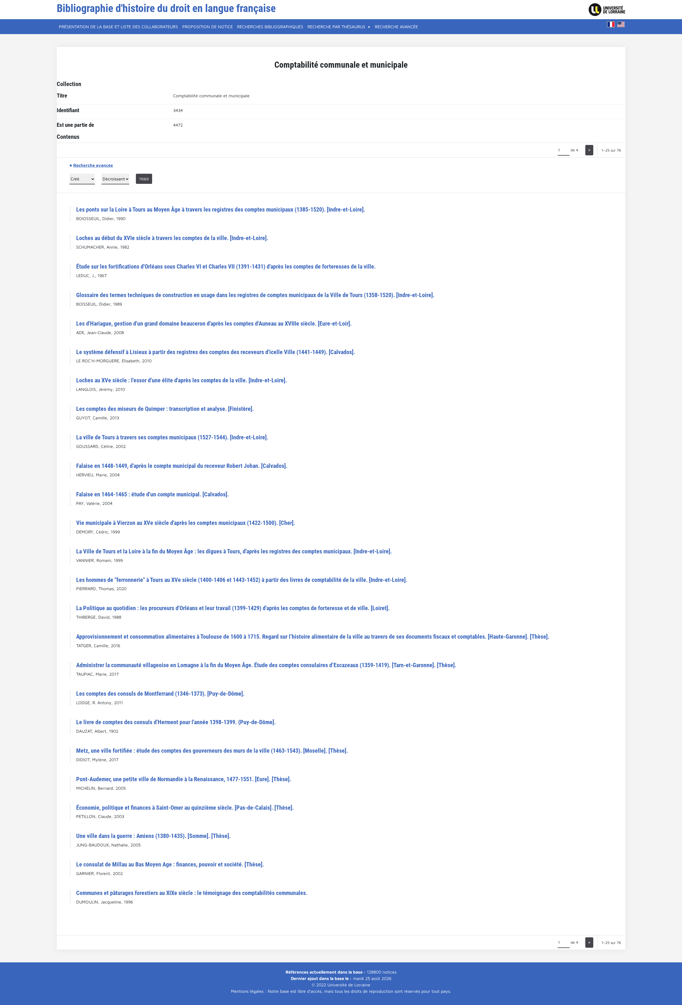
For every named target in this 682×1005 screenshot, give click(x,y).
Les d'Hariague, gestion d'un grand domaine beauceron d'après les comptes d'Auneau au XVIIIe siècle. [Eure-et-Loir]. (214, 323)
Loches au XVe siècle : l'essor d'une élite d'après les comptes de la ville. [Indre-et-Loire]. (181, 380)
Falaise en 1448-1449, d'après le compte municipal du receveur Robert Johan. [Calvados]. (181, 465)
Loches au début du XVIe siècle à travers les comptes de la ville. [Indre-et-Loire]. (172, 237)
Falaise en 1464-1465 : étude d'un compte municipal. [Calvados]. (152, 494)
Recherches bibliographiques (270, 26)
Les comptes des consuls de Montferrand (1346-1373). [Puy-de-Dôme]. (160, 693)
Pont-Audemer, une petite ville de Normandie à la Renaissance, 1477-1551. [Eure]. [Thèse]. (183, 779)
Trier (144, 179)
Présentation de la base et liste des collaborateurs (118, 26)
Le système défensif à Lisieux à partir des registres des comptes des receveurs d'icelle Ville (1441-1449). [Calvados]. (215, 351)
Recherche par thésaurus (336, 26)
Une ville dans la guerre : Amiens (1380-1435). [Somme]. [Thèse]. (153, 835)
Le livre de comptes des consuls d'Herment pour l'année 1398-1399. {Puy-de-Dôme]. (176, 722)
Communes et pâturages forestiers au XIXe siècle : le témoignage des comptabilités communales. (191, 892)
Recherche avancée (396, 26)
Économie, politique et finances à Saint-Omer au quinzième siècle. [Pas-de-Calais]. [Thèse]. (185, 807)
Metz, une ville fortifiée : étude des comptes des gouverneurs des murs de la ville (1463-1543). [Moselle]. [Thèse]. (212, 750)
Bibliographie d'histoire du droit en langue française (166, 8)
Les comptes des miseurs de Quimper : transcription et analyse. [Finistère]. (165, 408)
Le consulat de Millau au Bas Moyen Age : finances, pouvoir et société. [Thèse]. (170, 864)
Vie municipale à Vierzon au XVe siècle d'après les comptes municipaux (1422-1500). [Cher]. (185, 522)
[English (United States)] (621, 24)
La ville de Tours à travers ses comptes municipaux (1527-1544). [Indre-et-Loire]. (172, 437)
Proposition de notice (207, 26)
